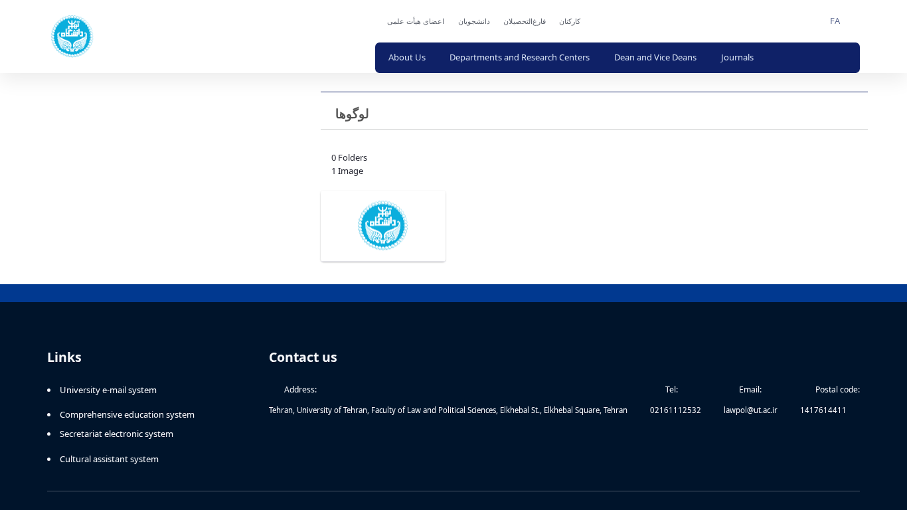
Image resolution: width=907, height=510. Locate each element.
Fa (835, 21)
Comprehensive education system (127, 412)
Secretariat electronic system (116, 431)
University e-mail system (108, 387)
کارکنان (522, 21)
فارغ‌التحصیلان (476, 21)
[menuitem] (365, 57)
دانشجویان (426, 21)
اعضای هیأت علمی (367, 21)
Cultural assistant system (109, 456)
